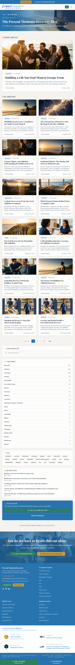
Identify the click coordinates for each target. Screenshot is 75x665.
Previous (26, 341)
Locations (42, 617)
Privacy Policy (45, 655)
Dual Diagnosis (6, 617)
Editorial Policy (67, 655)
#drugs (7, 459)
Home (4, 14)
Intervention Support (45, 596)
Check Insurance (37, 516)
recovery (16, 456)
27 (44, 341)
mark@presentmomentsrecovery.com (15, 578)
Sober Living (43, 590)
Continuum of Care (44, 571)
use (40, 462)
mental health (9, 462)
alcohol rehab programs (42, 459)
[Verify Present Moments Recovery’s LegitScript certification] (6, 646)
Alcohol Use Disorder (8, 604)
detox (49, 456)
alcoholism (52, 462)
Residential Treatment (45, 577)
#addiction (8, 456)
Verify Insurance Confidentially (52, 554)
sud (45, 462)
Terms (52, 655)
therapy (66, 459)
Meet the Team (43, 607)
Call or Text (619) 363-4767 (46, 2)
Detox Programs (44, 574)
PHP (40, 580)
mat (60, 459)
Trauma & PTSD (7, 620)
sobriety (14, 459)
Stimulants (5, 614)
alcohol (22, 459)
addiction (18, 462)
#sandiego (30, 459)
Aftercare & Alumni (44, 593)
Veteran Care (43, 611)
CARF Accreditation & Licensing (48, 614)
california (33, 462)
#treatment (25, 456)
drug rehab (57, 456)
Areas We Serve (44, 620)
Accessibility (58, 655)
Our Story (42, 604)
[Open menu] (71, 7)
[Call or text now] (67, 6)
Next (50, 341)
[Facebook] (3, 589)
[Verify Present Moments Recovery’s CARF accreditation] (6, 637)
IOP (40, 583)
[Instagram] (6, 589)
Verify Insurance (25, 2)
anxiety (54, 459)
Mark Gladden (36, 525)
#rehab (26, 462)
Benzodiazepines (7, 611)
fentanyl (42, 456)
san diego (34, 456)
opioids (65, 456)
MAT (40, 586)
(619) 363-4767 (9, 576)
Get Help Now (7, 585)
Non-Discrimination (59, 657)
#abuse (60, 462)
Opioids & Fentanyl (7, 607)
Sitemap (50, 657)
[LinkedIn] (9, 589)
